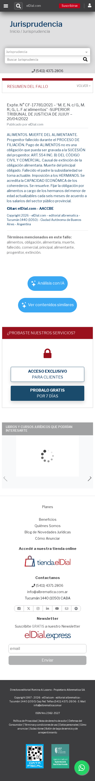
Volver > (83, 86)
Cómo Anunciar (47, 538)
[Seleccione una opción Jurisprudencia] (47, 52)
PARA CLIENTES (47, 374)
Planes (47, 507)
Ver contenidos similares (50, 304)
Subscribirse (37, 728)
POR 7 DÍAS (47, 393)
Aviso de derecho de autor (53, 720)
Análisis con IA (51, 283)
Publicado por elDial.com (25, 124)
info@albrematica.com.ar (47, 592)
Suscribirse (69, 6)
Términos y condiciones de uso (40, 724)
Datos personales (68, 724)
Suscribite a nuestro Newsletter (47, 626)
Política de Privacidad (25, 720)
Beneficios (48, 519)
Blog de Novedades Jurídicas (47, 532)
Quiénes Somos (48, 526)
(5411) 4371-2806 (49, 71)
